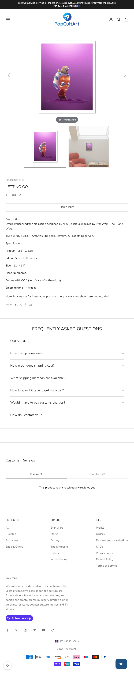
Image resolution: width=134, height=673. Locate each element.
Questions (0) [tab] (97, 474)
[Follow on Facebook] (7, 630)
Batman (55, 553)
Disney (55, 540)
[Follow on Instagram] (25, 630)
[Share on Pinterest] (25, 304)
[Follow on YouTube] (43, 630)
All (7, 528)
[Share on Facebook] (15, 304)
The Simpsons (60, 547)
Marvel (55, 534)
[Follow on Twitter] (16, 630)
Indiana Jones (59, 559)
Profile (100, 528)
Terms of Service (106, 566)
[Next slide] (124, 75)
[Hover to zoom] (67, 77)
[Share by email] (30, 304)
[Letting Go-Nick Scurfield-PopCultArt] (45, 147)
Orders (100, 534)
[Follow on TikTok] (52, 630)
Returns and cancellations (112, 540)
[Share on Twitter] (20, 304)
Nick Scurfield (15, 180)
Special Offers (14, 547)
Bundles (11, 534)
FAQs (99, 547)
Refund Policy (104, 559)
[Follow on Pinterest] (34, 630)
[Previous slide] (9, 75)
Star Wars (57, 528)
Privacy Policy (104, 553)
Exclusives (12, 540)
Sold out (67, 207)
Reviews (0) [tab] (36, 474)
